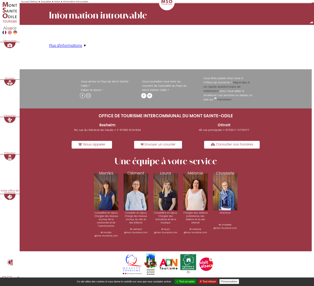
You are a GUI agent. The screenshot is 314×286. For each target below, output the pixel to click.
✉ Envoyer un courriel (158, 144)
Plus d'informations (65, 45)
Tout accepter (186, 281)
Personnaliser (229, 281)
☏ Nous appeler (91, 144)
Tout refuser (209, 281)
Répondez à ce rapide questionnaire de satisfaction (226, 86)
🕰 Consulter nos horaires (232, 144)
